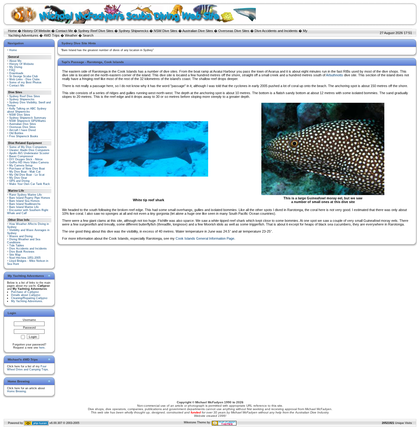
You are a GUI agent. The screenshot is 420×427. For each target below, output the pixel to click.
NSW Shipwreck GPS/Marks (27, 120)
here (42, 347)
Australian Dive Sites (197, 31)
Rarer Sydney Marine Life (25, 194)
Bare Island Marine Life (24, 207)
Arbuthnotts (334, 75)
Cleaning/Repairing (29, 298)
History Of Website (36, 31)
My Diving (15, 67)
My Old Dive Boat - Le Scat (27, 174)
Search (88, 35)
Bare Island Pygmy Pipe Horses (29, 197)
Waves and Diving (21, 236)
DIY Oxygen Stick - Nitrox (26, 159)
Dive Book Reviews (21, 251)
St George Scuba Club (23, 76)
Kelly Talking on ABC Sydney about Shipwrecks (26, 110)
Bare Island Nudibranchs (25, 204)
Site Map (15, 254)
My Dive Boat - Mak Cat (25, 171)
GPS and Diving (19, 180)
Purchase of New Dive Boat (27, 168)
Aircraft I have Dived (22, 130)
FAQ (12, 70)
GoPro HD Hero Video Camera (29, 162)
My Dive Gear (18, 177)
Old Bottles (16, 133)
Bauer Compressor (21, 156)
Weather (71, 35)
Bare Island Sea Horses (24, 200)
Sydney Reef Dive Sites (95, 31)
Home (12, 31)
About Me (15, 60)
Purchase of (25, 291)
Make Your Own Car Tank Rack (29, 184)
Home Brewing (16, 391)
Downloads (16, 73)
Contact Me (64, 31)
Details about (25, 295)
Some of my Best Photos (25, 82)
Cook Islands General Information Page (205, 238)
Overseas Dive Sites (233, 31)
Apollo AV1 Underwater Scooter (29, 153)
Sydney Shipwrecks (134, 31)
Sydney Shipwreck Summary (27, 117)
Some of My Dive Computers (28, 147)
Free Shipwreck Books (23, 136)
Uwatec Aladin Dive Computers (29, 150)
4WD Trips (52, 35)
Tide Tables (16, 245)
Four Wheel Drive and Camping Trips (27, 368)
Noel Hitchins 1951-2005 (25, 257)
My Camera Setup (21, 165)
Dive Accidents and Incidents (276, 31)
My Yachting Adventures (26, 301)
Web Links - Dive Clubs (24, 79)
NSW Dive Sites (165, 31)
